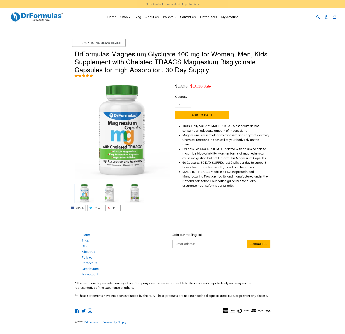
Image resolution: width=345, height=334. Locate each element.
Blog (138, 17)
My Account (229, 17)
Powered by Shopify (114, 322)
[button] (84, 76)
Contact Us (188, 17)
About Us (152, 17)
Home (111, 17)
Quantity (181, 96)
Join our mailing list (187, 234)
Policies (170, 17)
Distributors (208, 17)
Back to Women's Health (102, 43)
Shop (126, 17)
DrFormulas (91, 322)
